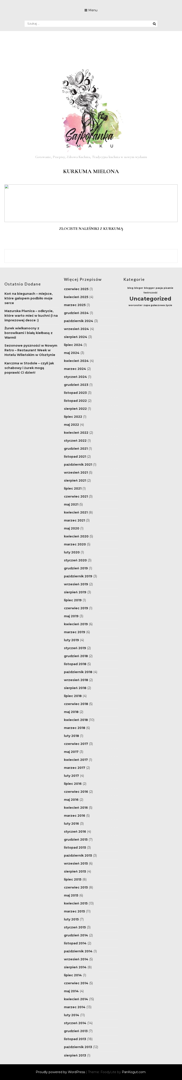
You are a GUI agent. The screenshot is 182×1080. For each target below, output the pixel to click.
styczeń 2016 (75, 832)
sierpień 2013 (75, 1055)
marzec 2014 (74, 1007)
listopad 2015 (75, 848)
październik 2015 (78, 855)
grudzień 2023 (76, 385)
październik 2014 (78, 951)
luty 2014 (71, 1015)
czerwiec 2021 (76, 496)
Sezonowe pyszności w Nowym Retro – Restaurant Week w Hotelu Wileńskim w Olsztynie (30, 350)
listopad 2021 (75, 457)
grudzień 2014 (76, 935)
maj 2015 (71, 895)
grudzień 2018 (76, 656)
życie (169, 305)
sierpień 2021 (75, 480)
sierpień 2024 (75, 337)
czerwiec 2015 (76, 887)
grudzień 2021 (76, 449)
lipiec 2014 (73, 975)
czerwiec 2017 (76, 744)
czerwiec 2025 (76, 289)
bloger (138, 288)
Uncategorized (150, 298)
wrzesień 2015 (76, 863)
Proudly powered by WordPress (61, 1072)
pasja (159, 288)
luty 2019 (71, 640)
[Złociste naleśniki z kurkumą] (91, 221)
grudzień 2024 (76, 313)
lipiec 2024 (73, 345)
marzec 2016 (74, 816)
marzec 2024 (75, 369)
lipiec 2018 (73, 696)
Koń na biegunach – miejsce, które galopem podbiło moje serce (28, 298)
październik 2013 (78, 1047)
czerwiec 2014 (76, 983)
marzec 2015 (74, 911)
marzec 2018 (74, 728)
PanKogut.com (134, 1072)
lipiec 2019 (73, 600)
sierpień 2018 (75, 688)
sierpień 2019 (75, 592)
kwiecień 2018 (76, 720)
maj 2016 (71, 800)
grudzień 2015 (76, 840)
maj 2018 (71, 712)
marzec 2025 (75, 305)
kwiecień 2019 (76, 624)
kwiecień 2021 (76, 512)
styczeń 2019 (75, 648)
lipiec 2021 (72, 488)
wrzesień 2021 (76, 473)
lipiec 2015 (72, 879)
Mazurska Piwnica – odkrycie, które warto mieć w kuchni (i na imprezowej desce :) (31, 315)
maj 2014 (71, 991)
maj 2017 (71, 752)
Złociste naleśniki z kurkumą (91, 228)
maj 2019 (71, 616)
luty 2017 (71, 776)
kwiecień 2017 (76, 760)
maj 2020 (71, 528)
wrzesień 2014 (76, 959)
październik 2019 (78, 576)
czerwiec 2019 (76, 608)
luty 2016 (71, 824)
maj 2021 (71, 504)
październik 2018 (78, 672)
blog (130, 288)
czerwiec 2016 (76, 792)
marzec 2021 (74, 520)
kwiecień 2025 (76, 297)
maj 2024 (71, 353)
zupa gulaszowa (154, 305)
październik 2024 (78, 321)
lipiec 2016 (73, 784)
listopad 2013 (75, 1039)
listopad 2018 (75, 664)
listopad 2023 (75, 393)
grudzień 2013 (76, 1031)
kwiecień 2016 (76, 808)
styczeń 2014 (75, 1023)
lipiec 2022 (73, 417)
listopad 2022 (75, 401)
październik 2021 (78, 465)
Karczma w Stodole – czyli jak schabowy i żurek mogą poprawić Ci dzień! (29, 368)
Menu (92, 10)
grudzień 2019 (76, 568)
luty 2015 (71, 919)
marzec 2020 (75, 544)
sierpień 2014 (75, 967)
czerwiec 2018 (76, 704)
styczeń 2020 (75, 560)
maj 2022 (71, 425)
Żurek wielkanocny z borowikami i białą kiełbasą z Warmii (28, 333)
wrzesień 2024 (76, 329)
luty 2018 (71, 736)
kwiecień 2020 (76, 536)
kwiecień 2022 (76, 433)
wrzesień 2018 (76, 680)
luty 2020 (72, 552)
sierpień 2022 (75, 409)
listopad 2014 (75, 943)
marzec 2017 (74, 768)
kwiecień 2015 (76, 903)
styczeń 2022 (75, 441)
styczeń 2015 (75, 927)
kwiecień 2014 (76, 999)
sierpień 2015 (75, 871)
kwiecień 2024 (76, 361)
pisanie (168, 288)
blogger (149, 288)
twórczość (150, 292)
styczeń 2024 (75, 377)
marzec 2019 (74, 632)
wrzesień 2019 (76, 584)
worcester (135, 305)
